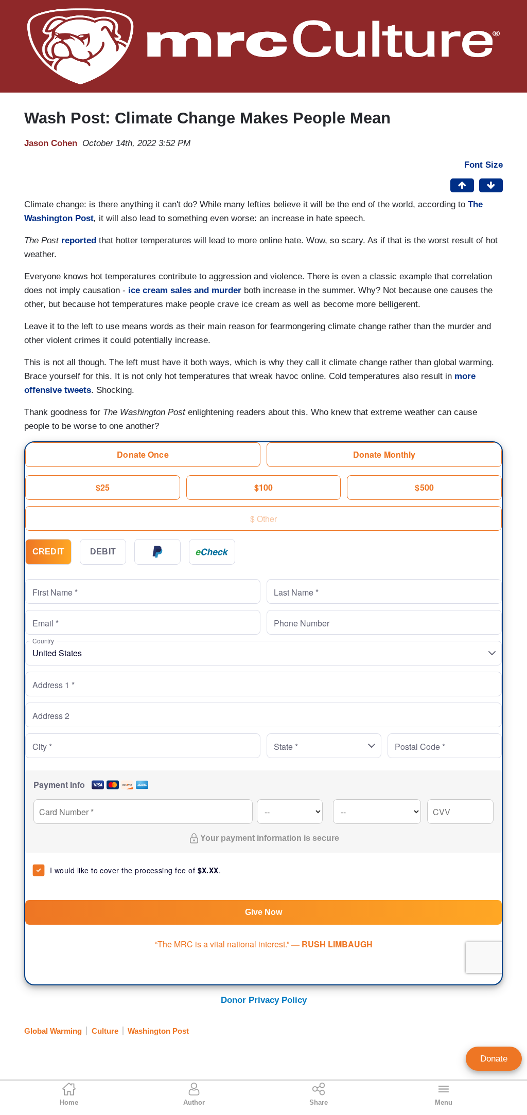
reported (80, 240)
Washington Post (158, 1031)
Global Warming (53, 1031)
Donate (493, 1059)
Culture (105, 1031)
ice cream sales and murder (184, 290)
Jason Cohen (50, 143)
